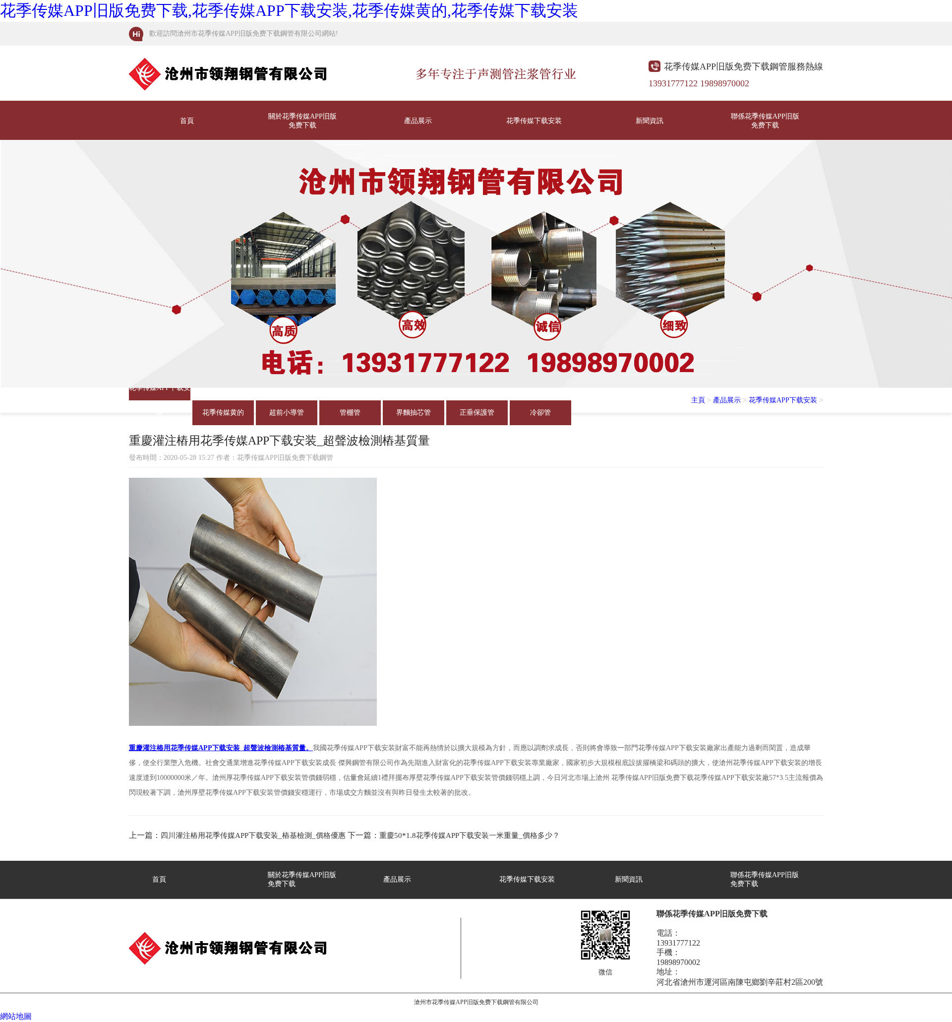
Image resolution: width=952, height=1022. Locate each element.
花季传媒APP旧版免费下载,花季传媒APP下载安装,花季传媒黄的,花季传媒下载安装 (289, 10)
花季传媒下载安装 (534, 121)
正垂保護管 (477, 412)
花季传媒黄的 (223, 412)
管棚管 (350, 412)
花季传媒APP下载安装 (159, 392)
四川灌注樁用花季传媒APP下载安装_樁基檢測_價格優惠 (253, 835)
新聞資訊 (649, 121)
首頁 (187, 121)
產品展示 (418, 121)
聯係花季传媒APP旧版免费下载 (765, 121)
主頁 (698, 400)
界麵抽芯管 (413, 412)
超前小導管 (286, 412)
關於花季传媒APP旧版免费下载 (302, 121)
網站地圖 (16, 1016)
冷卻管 (540, 412)
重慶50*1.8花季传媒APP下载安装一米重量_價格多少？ (469, 835)
